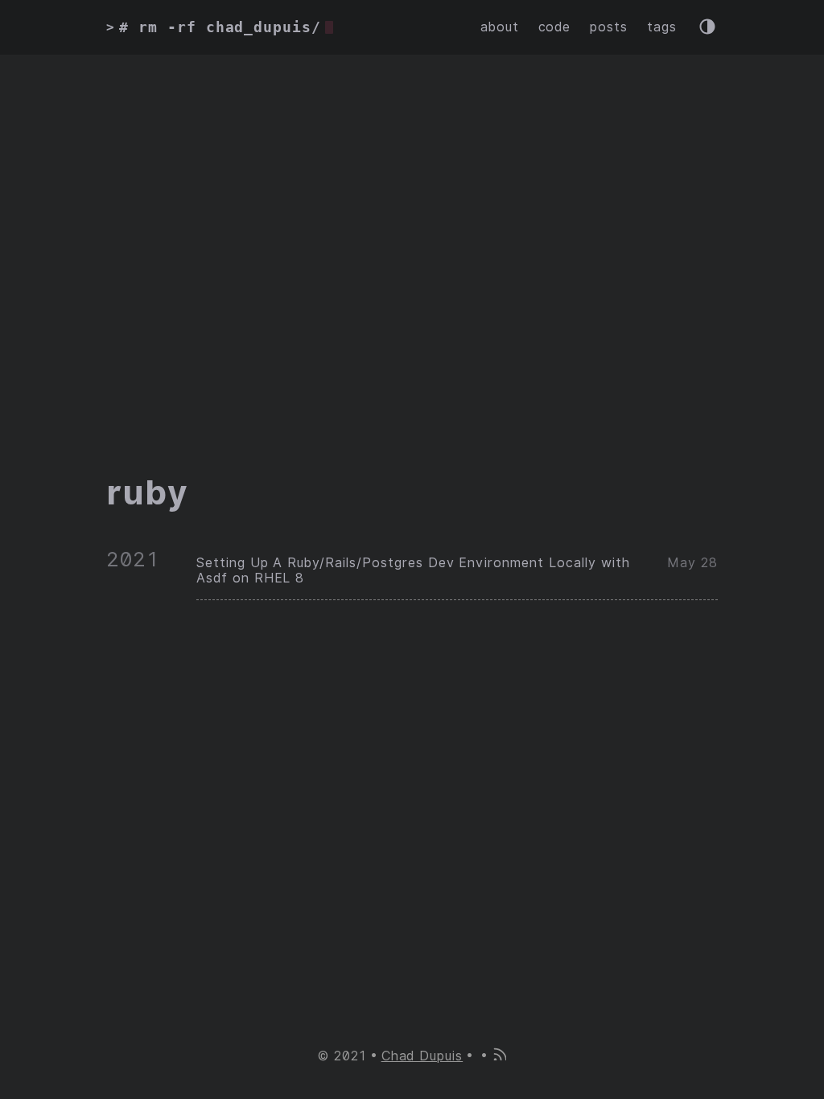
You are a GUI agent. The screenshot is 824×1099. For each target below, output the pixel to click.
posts (609, 27)
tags (662, 27)
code (554, 27)
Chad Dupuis (422, 1056)
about (499, 27)
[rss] (499, 1056)
